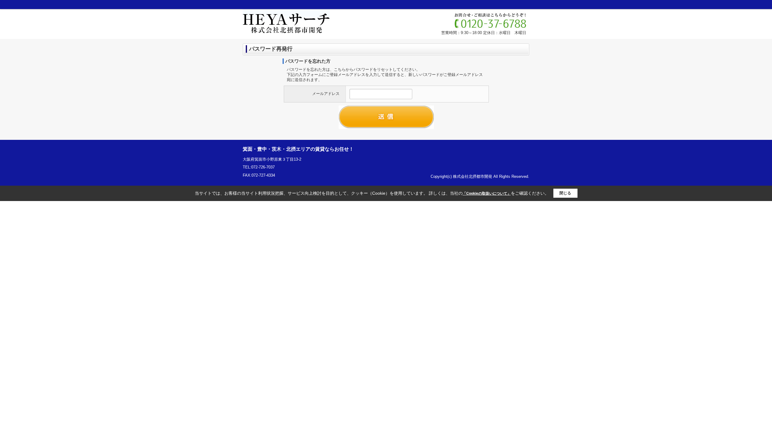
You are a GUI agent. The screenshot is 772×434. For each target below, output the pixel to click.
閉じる (565, 193)
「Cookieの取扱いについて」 (487, 193)
